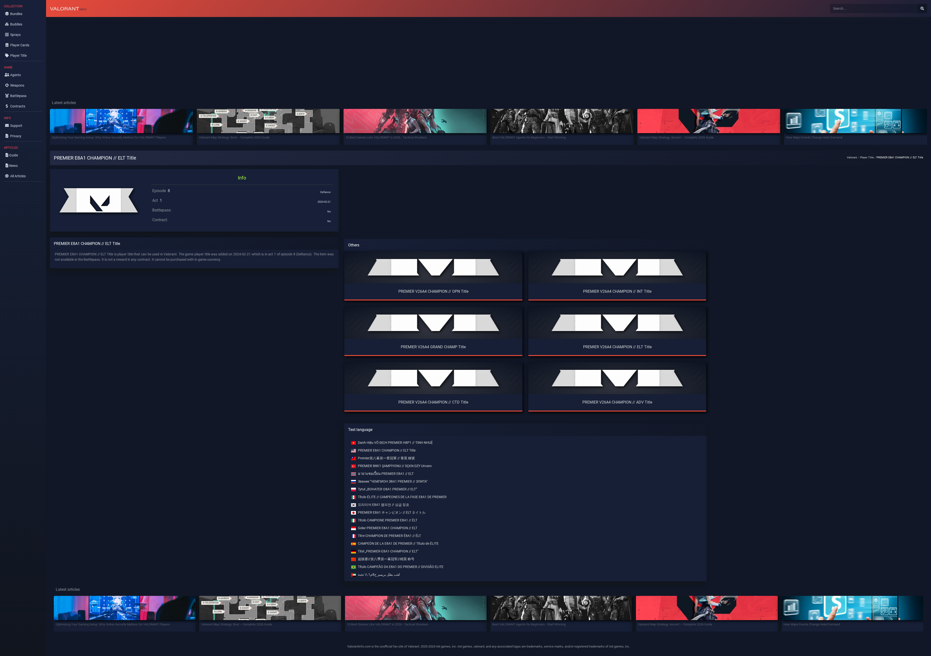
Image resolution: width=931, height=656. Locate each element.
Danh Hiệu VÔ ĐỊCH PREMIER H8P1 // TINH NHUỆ (395, 443)
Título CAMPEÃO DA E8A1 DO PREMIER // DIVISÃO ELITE (400, 567)
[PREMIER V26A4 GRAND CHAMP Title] (433, 322)
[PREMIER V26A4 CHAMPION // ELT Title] (617, 322)
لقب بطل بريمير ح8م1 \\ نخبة (379, 575)
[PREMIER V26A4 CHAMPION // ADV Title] (617, 378)
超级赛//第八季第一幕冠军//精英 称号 (386, 559)
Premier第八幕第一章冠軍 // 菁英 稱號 (386, 458)
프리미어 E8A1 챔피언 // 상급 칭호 (383, 505)
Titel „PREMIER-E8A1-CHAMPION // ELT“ (388, 551)
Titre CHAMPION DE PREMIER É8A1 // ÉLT (389, 536)
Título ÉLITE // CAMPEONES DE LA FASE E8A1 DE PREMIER (402, 497)
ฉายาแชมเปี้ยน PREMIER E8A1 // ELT (386, 474)
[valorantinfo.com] (68, 8)
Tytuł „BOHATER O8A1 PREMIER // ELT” (387, 489)
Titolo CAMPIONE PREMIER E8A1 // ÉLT (387, 520)
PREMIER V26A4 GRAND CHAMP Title (433, 347)
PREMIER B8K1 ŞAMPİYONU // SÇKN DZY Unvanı (395, 466)
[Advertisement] (191, 55)
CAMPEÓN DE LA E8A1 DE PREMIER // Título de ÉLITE (398, 544)
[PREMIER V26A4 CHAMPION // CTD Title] (433, 378)
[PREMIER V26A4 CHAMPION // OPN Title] (433, 267)
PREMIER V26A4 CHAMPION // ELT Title (617, 347)
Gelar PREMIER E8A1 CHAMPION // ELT (387, 528)
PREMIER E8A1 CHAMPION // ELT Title (387, 450)
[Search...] (922, 8)
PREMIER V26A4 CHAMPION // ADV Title (617, 402)
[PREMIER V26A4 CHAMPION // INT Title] (617, 267)
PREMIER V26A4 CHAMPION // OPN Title (433, 291)
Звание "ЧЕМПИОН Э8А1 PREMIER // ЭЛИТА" (392, 481)
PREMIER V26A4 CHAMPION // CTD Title (433, 402)
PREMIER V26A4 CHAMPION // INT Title (617, 291)
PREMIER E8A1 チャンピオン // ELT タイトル (391, 512)
